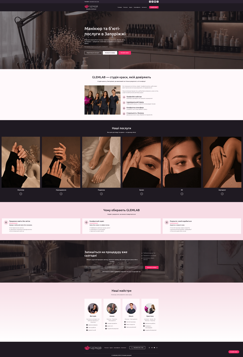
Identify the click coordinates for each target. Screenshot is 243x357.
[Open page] (20, 193)
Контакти (144, 7)
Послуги (125, 7)
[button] (150, 2)
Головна (120, 7)
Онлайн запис (233, 351)
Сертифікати (137, 7)
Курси (130, 7)
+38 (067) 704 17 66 (94, 1)
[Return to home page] (91, 6)
